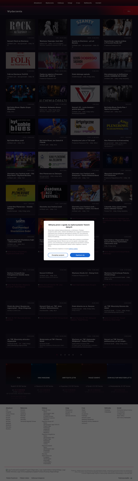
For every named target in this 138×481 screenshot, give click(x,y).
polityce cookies (73, 248)
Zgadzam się (80, 255)
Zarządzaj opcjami (58, 255)
